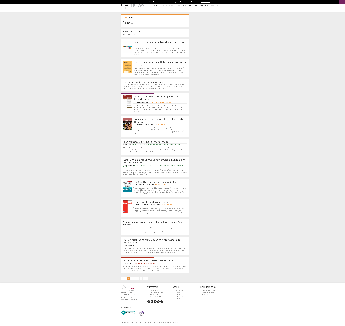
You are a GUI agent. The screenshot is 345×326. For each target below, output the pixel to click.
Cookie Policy (154, 290)
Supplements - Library (208, 292)
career (145, 144)
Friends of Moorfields (160, 165)
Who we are (179, 290)
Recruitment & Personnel (151, 263)
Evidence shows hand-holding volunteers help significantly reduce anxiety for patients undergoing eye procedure (154, 161)
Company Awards (181, 298)
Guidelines (205, 294)
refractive (139, 144)
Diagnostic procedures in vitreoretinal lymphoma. (151, 201)
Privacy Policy (154, 294)
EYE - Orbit (165, 65)
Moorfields (174, 144)
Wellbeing (170, 165)
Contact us (214, 6)
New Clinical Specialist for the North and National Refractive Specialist (149, 260)
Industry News (204, 6)
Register (178, 292)
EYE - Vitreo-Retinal (166, 204)
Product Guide (193, 6)
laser (134, 144)
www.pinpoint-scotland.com (129, 299)
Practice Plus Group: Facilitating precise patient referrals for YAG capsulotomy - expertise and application (152, 241)
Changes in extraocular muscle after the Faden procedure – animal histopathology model (157, 98)
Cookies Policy (205, 2)
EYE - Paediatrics (157, 102)
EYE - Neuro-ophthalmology (159, 45)
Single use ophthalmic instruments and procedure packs (143, 82)
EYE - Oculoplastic (156, 65)
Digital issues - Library (208, 290)
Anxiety (125, 167)
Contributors (179, 296)
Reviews (171, 6)
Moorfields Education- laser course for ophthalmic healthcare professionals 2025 (152, 221)
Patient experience (178, 165)
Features (155, 6)
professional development (155, 144)
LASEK (180, 144)
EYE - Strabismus (166, 102)
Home (125, 18)
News (184, 6)
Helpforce (137, 165)
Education (164, 6)
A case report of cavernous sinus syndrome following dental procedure (158, 42)
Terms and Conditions (156, 296)
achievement (167, 144)
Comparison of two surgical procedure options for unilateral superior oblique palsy (158, 120)
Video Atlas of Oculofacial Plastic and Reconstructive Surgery (155, 181)
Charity (151, 165)
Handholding (144, 165)
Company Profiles (138, 263)
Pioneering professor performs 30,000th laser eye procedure (145, 141)
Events (179, 6)
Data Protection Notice (157, 292)
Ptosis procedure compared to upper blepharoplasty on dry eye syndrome (159, 62)
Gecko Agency (176, 322)
